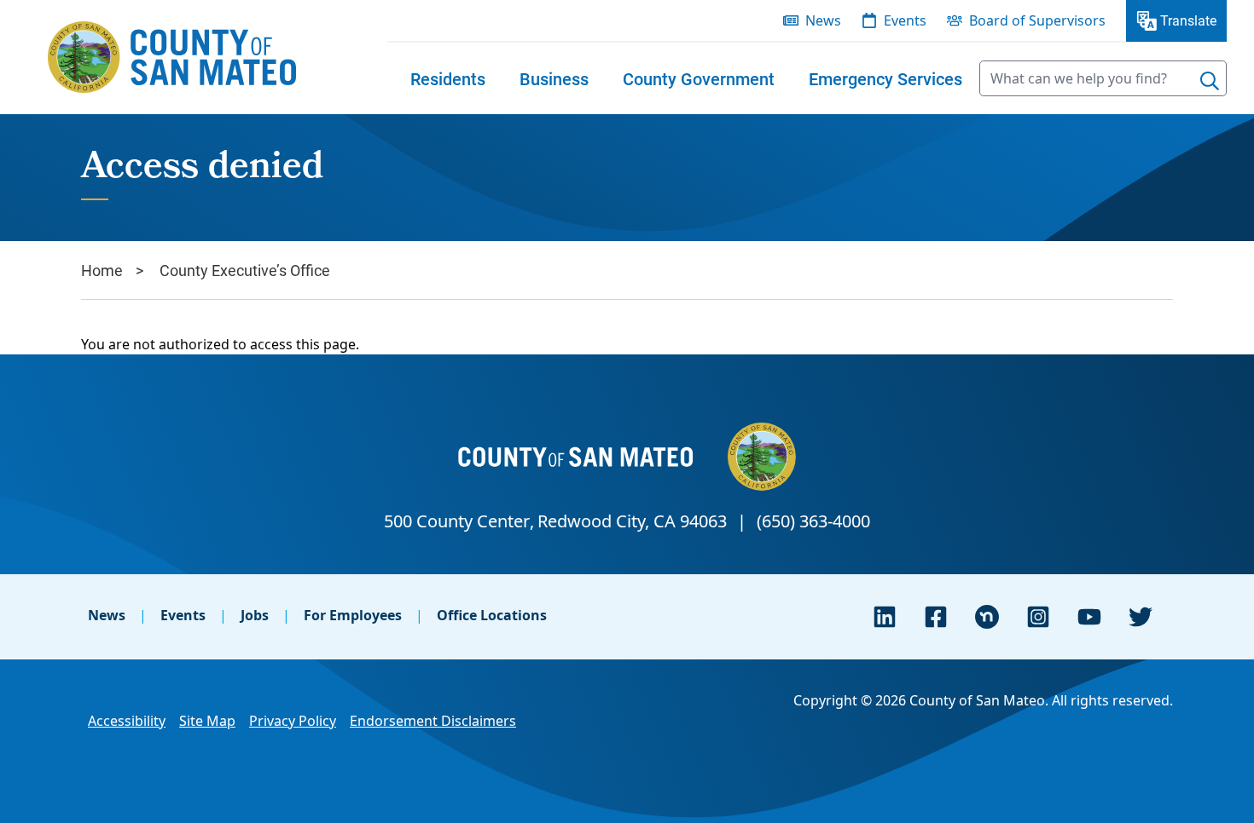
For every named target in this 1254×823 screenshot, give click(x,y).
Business (554, 78)
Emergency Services (885, 78)
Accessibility (126, 720)
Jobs (255, 615)
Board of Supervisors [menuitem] (1037, 20)
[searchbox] (1103, 78)
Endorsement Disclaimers (433, 720)
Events (183, 615)
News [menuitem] (823, 20)
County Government (699, 78)
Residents (447, 78)
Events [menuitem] (905, 20)
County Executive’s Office (245, 270)
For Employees (353, 615)
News (106, 615)
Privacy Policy (292, 720)
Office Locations (492, 615)
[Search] (1209, 81)
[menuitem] (447, 78)
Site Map (207, 720)
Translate (1188, 20)
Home (102, 270)
